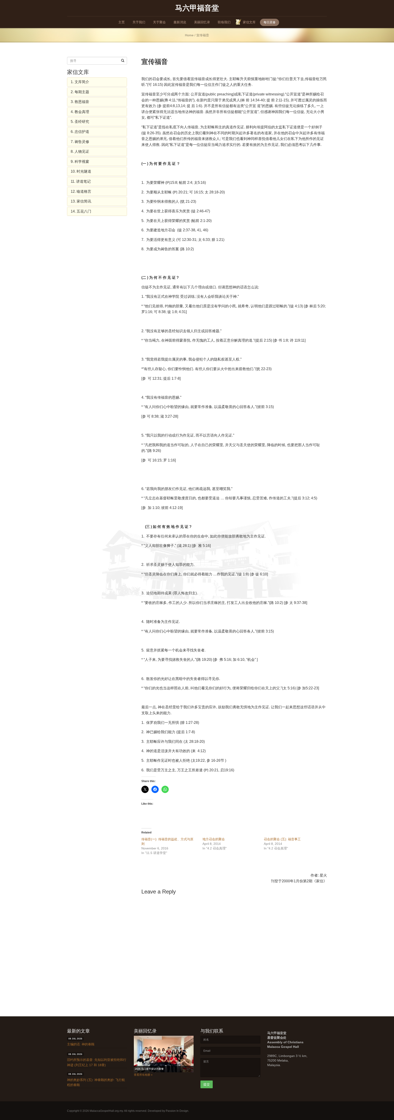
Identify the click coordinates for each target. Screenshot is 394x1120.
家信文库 (249, 22)
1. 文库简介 (80, 82)
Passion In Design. (177, 1110)
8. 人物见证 (80, 151)
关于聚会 (159, 22)
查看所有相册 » (143, 1074)
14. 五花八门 (81, 211)
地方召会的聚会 (213, 839)
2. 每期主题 (80, 92)
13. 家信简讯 (81, 201)
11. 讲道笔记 (81, 181)
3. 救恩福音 (80, 102)
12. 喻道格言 (81, 191)
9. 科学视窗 (80, 161)
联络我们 (224, 22)
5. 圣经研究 (80, 122)
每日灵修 (269, 22)
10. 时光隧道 (81, 171)
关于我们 (138, 22)
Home (189, 35)
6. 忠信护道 (80, 132)
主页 (121, 22)
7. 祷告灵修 (80, 142)
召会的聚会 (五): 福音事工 (282, 839)
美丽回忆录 (202, 22)
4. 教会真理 (80, 112)
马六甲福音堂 (197, 7)
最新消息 (180, 22)
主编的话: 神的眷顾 (80, 1044)
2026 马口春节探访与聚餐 (149, 1068)
